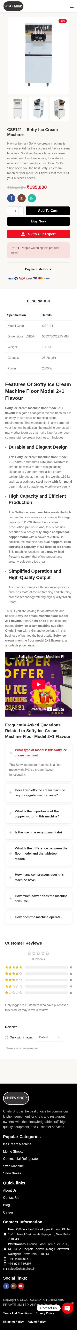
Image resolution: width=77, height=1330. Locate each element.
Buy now (38, 221)
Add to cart (47, 211)
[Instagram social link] (21, 198)
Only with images (21, 1037)
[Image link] (16, 1098)
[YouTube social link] (21, 1286)
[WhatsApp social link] (32, 198)
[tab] (38, 301)
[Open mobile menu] (72, 6)
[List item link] (38, 1144)
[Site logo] (13, 6)
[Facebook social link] (11, 198)
